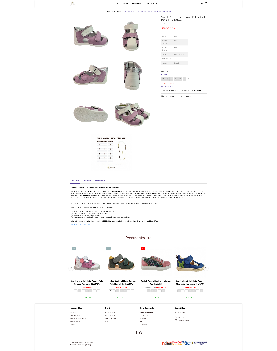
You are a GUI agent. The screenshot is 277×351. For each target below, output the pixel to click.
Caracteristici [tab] (86, 180)
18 (163, 79)
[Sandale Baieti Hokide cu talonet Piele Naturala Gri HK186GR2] (121, 262)
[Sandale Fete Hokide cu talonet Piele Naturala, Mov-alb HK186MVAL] (90, 35)
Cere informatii (186, 96)
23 (184, 79)
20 (171, 79)
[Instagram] (141, 333)
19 (167, 79)
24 (189, 79)
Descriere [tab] (75, 180)
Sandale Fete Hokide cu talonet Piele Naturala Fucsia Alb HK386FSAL (87, 283)
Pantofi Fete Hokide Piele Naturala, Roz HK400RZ (156, 283)
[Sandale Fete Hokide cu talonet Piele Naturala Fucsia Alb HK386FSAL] (87, 262)
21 (175, 79)
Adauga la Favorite (169, 96)
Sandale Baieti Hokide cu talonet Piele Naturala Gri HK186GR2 (121, 283)
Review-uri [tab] (100, 180)
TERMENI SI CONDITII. (179, 197)
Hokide (163, 23)
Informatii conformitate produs (80, 224)
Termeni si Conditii (75, 316)
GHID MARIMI (165, 71)
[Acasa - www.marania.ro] (82, 3)
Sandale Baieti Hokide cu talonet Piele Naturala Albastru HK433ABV (190, 283)
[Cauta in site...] (202, 3)
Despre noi (73, 313)
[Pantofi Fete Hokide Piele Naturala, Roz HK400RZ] (156, 262)
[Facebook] (136, 333)
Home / (108, 11)
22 (180, 79)
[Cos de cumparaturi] (206, 3)
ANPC (106, 322)
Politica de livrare (75, 322)
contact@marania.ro (184, 320)
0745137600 (181, 317)
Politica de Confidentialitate (78, 319)
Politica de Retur (110, 316)
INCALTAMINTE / (117, 11)
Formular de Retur (110, 319)
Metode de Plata (110, 313)
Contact (72, 325)
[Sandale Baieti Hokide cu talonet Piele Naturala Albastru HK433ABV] (190, 262)
